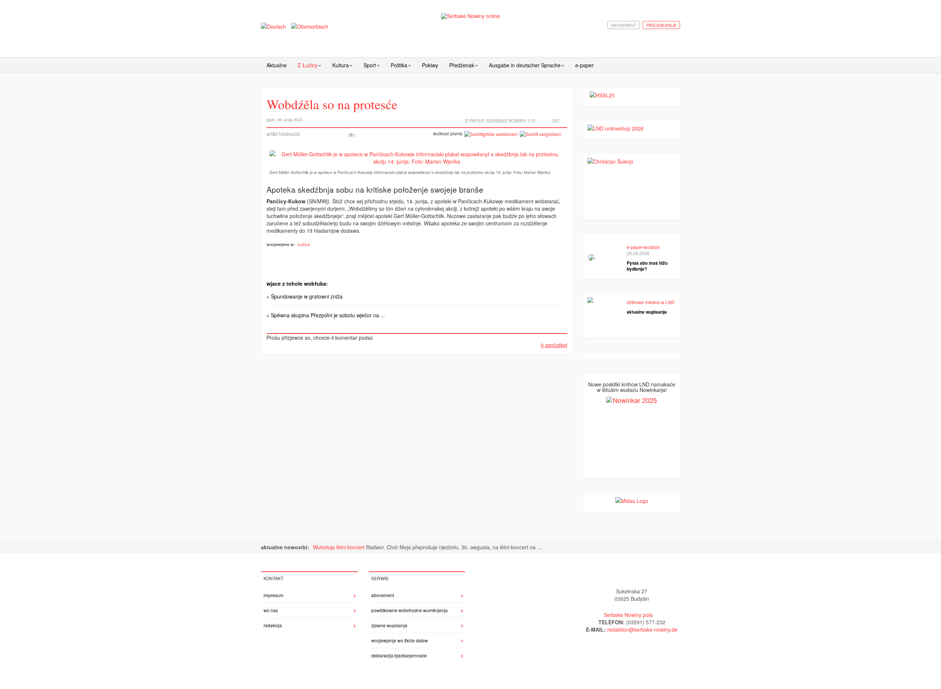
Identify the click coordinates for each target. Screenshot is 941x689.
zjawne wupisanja (389, 625)
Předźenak (461, 65)
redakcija (273, 625)
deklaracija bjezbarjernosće (399, 655)
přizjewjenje (661, 25)
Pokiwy (430, 65)
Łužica (304, 244)
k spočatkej (554, 345)
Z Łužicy (308, 65)
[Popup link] (416, 157)
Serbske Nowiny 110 (510, 120)
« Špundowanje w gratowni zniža (304, 296)
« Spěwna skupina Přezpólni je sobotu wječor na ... (325, 315)
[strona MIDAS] (631, 500)
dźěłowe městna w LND (651, 302)
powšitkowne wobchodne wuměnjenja (409, 610)
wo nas (271, 610)
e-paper (584, 65)
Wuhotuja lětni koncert (339, 547)
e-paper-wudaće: (644, 247)
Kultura (340, 65)
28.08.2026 (638, 253)
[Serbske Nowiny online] (470, 16)
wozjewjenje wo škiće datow (399, 640)
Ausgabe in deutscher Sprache (525, 65)
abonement (623, 25)
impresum (273, 595)
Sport (370, 65)
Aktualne (276, 65)
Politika (399, 65)
